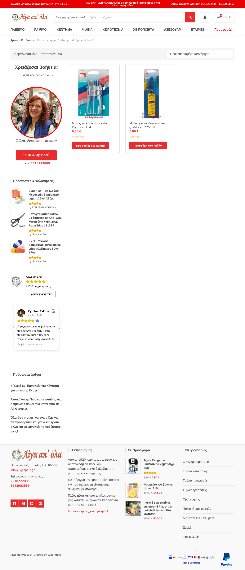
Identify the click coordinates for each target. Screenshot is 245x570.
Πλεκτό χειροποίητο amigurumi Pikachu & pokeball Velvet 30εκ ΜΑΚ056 (158, 508)
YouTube (40, 503)
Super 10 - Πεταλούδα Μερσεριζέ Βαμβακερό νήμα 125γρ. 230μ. (44, 194)
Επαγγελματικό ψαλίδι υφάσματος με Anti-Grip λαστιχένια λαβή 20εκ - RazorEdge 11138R (45, 219)
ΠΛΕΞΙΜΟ (17, 30)
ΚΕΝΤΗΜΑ (64, 30)
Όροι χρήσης (191, 499)
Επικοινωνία (191, 537)
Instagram (23, 503)
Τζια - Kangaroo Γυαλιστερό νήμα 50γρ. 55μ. (159, 464)
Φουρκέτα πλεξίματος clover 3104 (158, 486)
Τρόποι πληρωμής (195, 481)
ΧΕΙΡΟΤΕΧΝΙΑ (113, 30)
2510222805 (208, 4)
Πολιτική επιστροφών (197, 509)
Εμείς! (187, 528)
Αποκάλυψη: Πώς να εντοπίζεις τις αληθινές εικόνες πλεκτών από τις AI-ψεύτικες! (35, 404)
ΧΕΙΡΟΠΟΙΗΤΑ (143, 30)
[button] (59, 328)
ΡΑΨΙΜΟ (40, 30)
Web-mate (54, 555)
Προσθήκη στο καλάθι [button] (90, 146)
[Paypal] (226, 559)
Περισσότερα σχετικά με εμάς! (88, 511)
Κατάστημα (28, 40)
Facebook (15, 503)
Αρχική (15, 40)
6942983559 (226, 4)
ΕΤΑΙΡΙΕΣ (198, 30)
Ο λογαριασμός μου (196, 462)
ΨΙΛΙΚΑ (87, 30)
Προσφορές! (223, 30)
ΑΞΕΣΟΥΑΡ (172, 30)
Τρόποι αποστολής (195, 471)
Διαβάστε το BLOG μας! (198, 518)
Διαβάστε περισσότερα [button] (29, 344)
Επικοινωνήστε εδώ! (36, 155)
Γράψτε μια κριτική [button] (40, 294)
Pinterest (32, 503)
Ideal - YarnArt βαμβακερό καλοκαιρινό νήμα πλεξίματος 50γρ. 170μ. (45, 246)
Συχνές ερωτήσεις (195, 490)
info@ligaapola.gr (23, 470)
